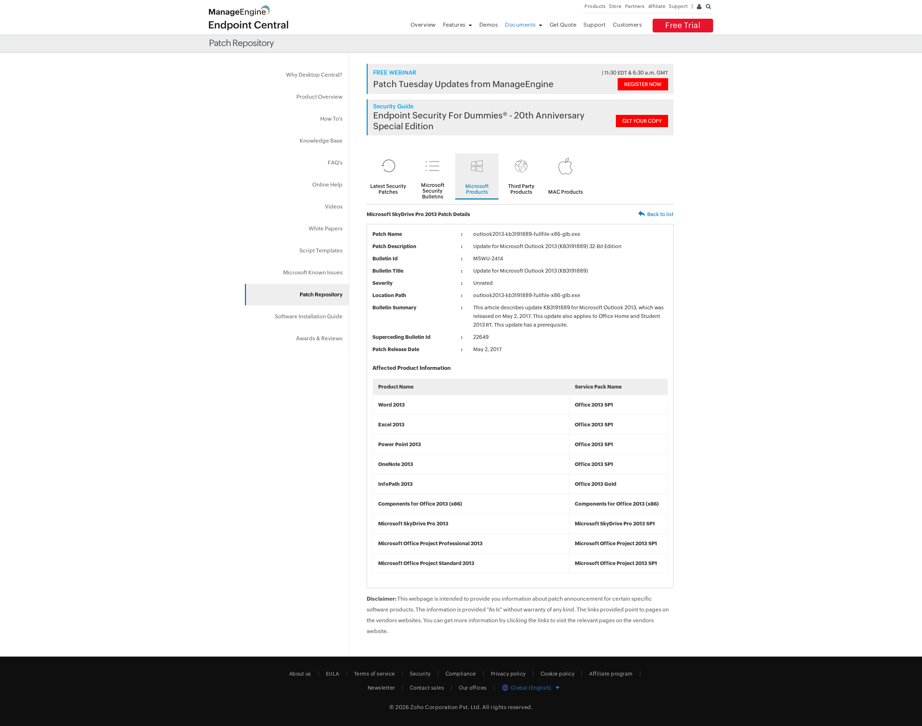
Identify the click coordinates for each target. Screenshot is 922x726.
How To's (331, 119)
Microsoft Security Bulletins (432, 191)
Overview (423, 25)
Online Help (327, 185)
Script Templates (321, 250)
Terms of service (374, 673)
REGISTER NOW (643, 84)
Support (594, 25)
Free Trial (683, 25)
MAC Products (565, 192)
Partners (635, 6)
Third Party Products (521, 189)
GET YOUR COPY (642, 121)
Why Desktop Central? (314, 75)
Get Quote (563, 25)
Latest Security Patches (388, 189)
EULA (332, 673)
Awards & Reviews (319, 338)
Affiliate (657, 6)
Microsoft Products (477, 189)
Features (454, 25)
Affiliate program (611, 673)
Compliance (461, 673)
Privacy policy (508, 673)
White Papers (326, 228)
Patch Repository (321, 294)
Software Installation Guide (309, 316)
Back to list (660, 214)
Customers (627, 25)
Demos (488, 25)
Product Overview (319, 97)
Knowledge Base (321, 141)
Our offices (473, 687)
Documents (520, 25)
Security (420, 673)
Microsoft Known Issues (313, 272)
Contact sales (427, 687)
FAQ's (335, 163)
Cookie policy (558, 673)
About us (300, 673)
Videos (334, 206)
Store (615, 6)
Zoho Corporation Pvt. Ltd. (445, 707)
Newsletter (381, 687)
